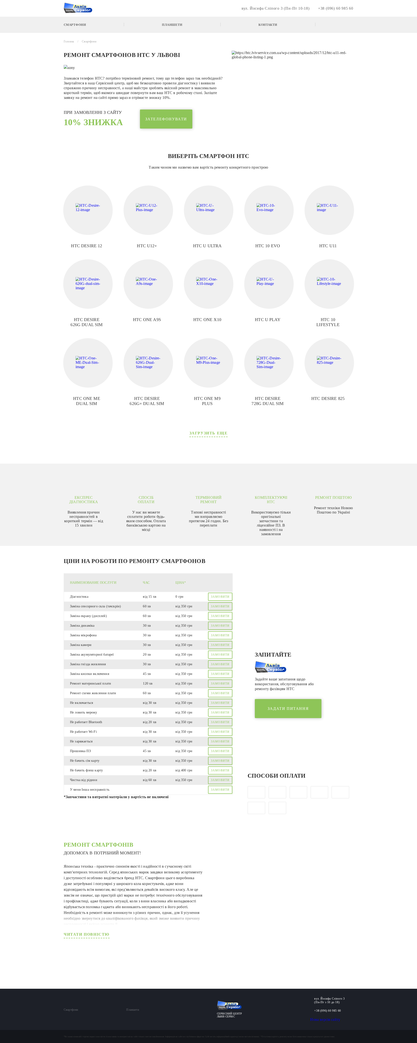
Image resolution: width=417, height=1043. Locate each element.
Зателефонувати (166, 119)
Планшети (172, 24)
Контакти (267, 24)
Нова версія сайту (325, 1019)
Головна (69, 41)
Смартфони (75, 24)
